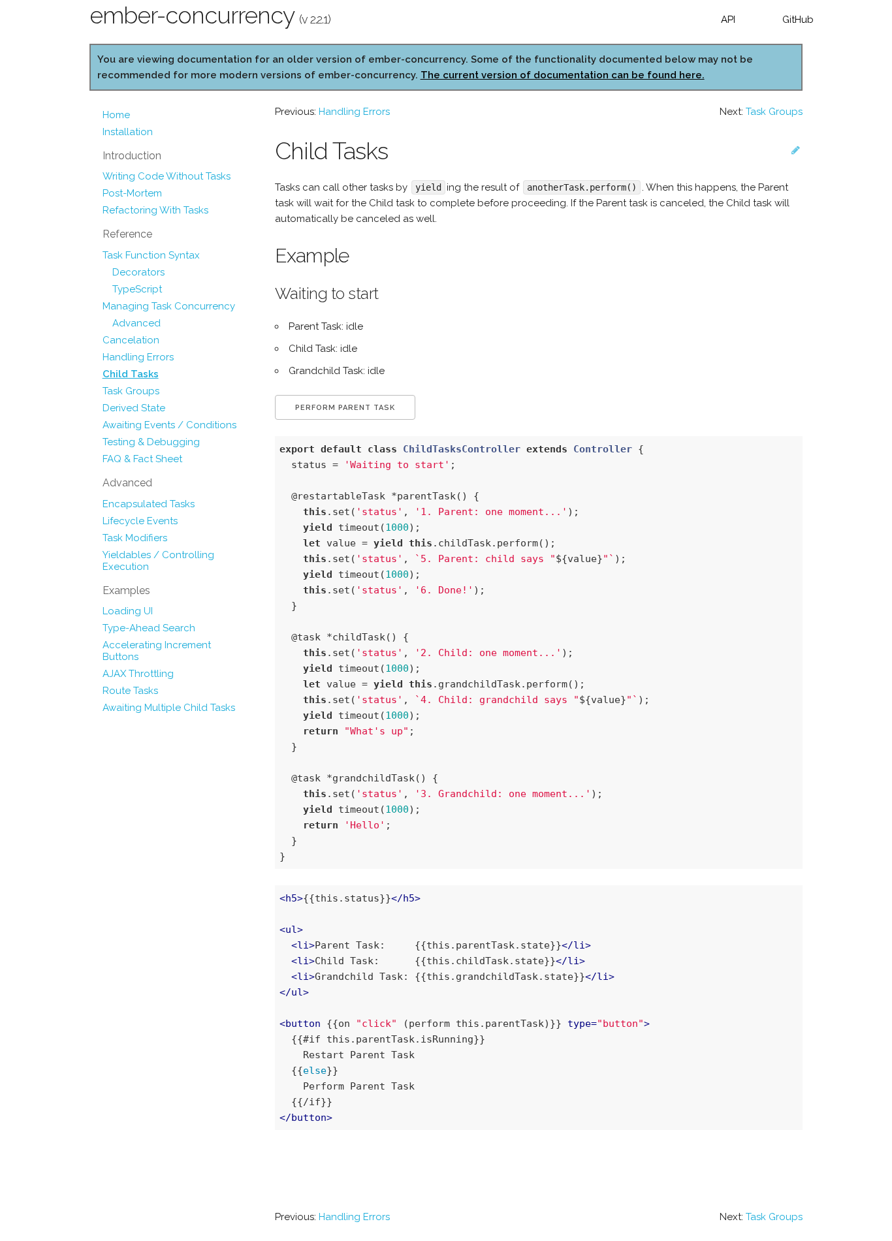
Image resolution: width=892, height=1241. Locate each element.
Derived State (134, 408)
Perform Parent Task (345, 407)
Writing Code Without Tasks (167, 176)
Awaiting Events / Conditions (169, 425)
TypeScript (137, 289)
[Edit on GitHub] (796, 150)
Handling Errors (138, 357)
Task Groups (131, 391)
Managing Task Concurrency (169, 306)
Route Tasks (130, 691)
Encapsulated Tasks (149, 504)
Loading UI (128, 611)
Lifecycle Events (140, 521)
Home (116, 115)
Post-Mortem (132, 193)
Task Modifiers (135, 538)
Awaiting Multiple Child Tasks (169, 708)
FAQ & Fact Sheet (142, 459)
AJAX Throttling (138, 674)
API (728, 19)
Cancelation (131, 340)
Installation (128, 132)
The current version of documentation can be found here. (563, 75)
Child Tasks (131, 374)
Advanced (136, 323)
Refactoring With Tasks (155, 210)
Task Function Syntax (151, 255)
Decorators (138, 272)
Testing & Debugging (151, 442)
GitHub (798, 19)
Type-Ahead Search (149, 628)
